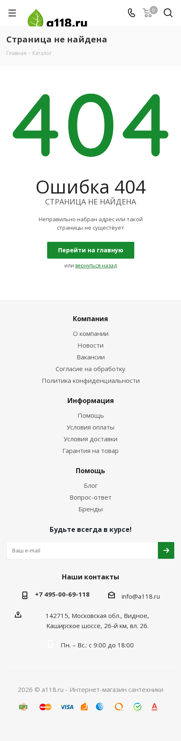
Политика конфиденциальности (91, 380)
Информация (90, 400)
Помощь (90, 415)
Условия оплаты (90, 427)
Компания (90, 318)
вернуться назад (96, 265)
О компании (91, 333)
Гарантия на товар (90, 450)
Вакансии (91, 357)
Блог (91, 485)
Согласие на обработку (90, 368)
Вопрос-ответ (90, 497)
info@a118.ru (141, 596)
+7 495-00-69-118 (62, 594)
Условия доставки (90, 439)
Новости (90, 345)
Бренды (90, 509)
